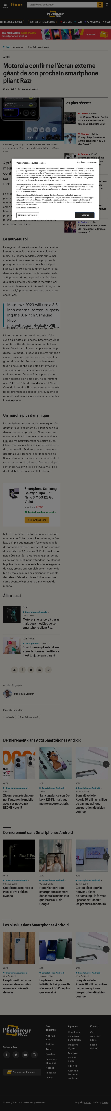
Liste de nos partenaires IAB (27, 207)
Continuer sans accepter (87, 162)
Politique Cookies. (29, 191)
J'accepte (85, 215)
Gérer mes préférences (28, 215)
